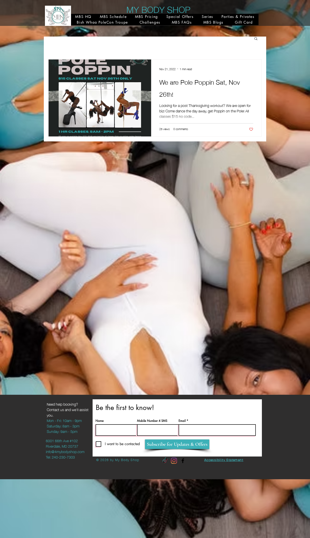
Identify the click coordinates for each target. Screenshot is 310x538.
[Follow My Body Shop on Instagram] (174, 461)
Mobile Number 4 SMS (152, 420)
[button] (256, 39)
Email (182, 420)
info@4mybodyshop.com (65, 451)
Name (100, 420)
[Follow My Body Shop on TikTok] (165, 461)
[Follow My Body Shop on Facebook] (183, 461)
